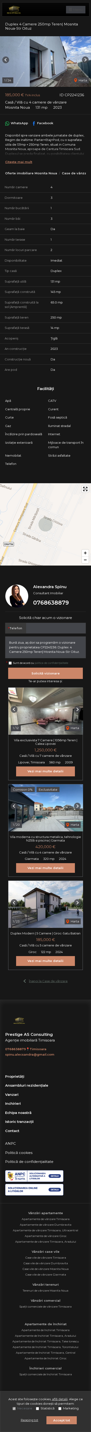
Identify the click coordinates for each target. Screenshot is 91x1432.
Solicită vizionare (46, 673)
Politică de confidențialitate (29, 1161)
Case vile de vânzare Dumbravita (45, 1263)
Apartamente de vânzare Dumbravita (45, 1224)
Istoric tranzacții (19, 1121)
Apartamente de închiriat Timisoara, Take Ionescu (45, 1341)
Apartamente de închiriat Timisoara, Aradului (45, 1335)
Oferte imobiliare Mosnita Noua (31, 173)
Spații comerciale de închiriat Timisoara (45, 1374)
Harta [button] (82, 80)
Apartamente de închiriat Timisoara (45, 1330)
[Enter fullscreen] (85, 489)
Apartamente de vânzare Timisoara (46, 1219)
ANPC (10, 1143)
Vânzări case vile (46, 1251)
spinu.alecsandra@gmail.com (29, 1054)
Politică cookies (18, 1152)
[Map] (45, 524)
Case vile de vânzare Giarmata (45, 1274)
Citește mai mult (18, 162)
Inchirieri (13, 1103)
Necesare (24, 1408)
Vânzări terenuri (45, 1284)
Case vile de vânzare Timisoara (45, 1257)
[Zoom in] (85, 553)
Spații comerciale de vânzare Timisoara (45, 1306)
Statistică (48, 1408)
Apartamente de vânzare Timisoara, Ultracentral (45, 1230)
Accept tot (61, 1420)
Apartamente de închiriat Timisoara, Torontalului (45, 1347)
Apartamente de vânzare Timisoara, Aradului (45, 1241)
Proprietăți (14, 1076)
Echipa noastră (18, 1112)
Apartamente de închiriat (45, 1324)
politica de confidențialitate (51, 663)
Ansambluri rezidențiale (26, 1085)
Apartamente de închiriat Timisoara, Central (45, 1352)
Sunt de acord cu (40, 663)
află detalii (60, 1399)
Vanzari (11, 1094)
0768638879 (51, 602)
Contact (12, 1131)
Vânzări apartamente (45, 1213)
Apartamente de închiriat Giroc (45, 1358)
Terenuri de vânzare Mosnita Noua (45, 1290)
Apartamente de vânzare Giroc (45, 1236)
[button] (5, 59)
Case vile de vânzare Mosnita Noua (45, 1269)
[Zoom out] (85, 559)
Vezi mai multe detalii (45, 771)
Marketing (71, 1408)
